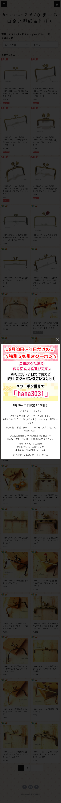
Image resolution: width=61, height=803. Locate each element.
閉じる (57, 339)
